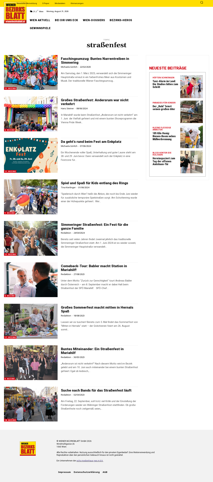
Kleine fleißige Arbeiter (162, 129)
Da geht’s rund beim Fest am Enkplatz (91, 142)
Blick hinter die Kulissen (162, 154)
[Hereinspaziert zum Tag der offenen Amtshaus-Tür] (191, 162)
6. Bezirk (10, 130)
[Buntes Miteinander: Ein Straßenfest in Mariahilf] (31, 362)
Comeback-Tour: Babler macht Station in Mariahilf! (94, 268)
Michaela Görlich (69, 66)
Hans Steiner (67, 108)
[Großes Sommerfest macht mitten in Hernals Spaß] (31, 321)
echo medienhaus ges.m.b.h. (90, 461)
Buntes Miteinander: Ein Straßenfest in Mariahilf (92, 351)
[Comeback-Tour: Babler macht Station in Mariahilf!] (31, 279)
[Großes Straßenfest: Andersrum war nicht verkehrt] (31, 113)
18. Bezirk (10, 420)
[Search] (202, 2)
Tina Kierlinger (68, 187)
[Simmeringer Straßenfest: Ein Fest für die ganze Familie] (31, 238)
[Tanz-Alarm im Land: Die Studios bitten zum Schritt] (191, 86)
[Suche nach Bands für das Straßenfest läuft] (31, 404)
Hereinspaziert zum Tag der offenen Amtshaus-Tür (164, 161)
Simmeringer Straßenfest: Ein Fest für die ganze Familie (94, 226)
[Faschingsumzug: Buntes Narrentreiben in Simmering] (31, 72)
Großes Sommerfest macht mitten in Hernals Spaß (97, 309)
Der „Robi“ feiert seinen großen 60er (164, 108)
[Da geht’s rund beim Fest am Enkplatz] (31, 155)
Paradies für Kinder (164, 103)
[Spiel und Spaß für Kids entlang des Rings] (31, 196)
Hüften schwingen (163, 78)
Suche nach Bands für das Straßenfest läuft (96, 390)
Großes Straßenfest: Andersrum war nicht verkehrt (94, 102)
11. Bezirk (10, 88)
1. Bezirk (10, 213)
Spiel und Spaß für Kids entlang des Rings (94, 183)
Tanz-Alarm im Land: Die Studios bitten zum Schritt (165, 84)
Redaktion (66, 232)
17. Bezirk (10, 337)
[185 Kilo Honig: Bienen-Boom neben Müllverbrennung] (191, 137)
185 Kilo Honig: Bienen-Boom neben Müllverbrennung (164, 136)
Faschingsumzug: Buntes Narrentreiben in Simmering (95, 61)
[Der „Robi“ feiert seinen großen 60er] (191, 112)
